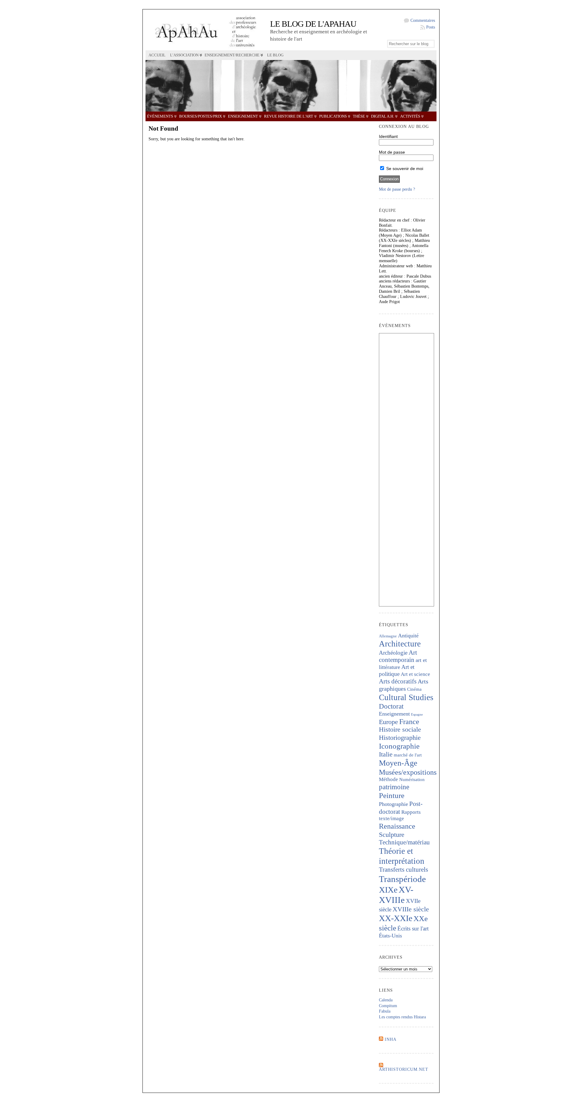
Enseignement (243, 116)
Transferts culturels (403, 869)
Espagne (417, 714)
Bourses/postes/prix (200, 116)
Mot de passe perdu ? (397, 189)
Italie (386, 754)
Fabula (384, 1011)
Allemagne (388, 636)
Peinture (391, 795)
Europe (388, 722)
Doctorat (391, 706)
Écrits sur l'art (413, 928)
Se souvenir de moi (404, 168)
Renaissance (397, 826)
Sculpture (391, 834)
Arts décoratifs (397, 681)
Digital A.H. (382, 116)
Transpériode (402, 879)
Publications (333, 116)
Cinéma (414, 689)
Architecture (400, 643)
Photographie (393, 804)
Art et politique (396, 670)
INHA (390, 1039)
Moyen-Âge (398, 763)
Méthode (388, 779)
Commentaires (422, 20)
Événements (160, 116)
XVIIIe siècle (411, 909)
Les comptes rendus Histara (402, 1017)
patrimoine (394, 787)
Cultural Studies (406, 697)
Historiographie (400, 737)
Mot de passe (392, 152)
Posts (430, 27)
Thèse (359, 116)
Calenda (386, 1000)
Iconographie (399, 746)
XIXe (388, 889)
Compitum (388, 1005)
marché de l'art (408, 755)
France (409, 721)
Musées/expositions (407, 772)
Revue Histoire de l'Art (288, 116)
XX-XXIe (395, 918)
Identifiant (388, 136)
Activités (410, 116)
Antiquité (408, 636)
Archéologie (393, 653)
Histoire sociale (400, 729)
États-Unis (390, 936)
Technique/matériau (404, 842)
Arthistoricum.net (403, 1069)
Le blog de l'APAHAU (313, 23)
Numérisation (412, 779)
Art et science (415, 674)
